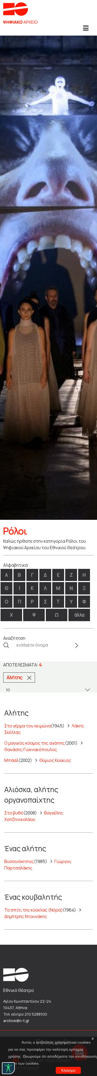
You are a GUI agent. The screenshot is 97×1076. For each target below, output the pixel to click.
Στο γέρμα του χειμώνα (27, 726)
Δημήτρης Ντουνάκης (25, 916)
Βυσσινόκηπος (19, 861)
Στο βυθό (13, 813)
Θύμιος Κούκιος (55, 760)
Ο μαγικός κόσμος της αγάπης (34, 743)
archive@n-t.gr (16, 1020)
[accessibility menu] (8, 1068)
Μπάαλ (11, 760)
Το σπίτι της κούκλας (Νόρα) (33, 910)
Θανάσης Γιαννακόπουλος (30, 749)
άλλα (79, 615)
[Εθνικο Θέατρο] (16, 974)
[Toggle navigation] (86, 30)
